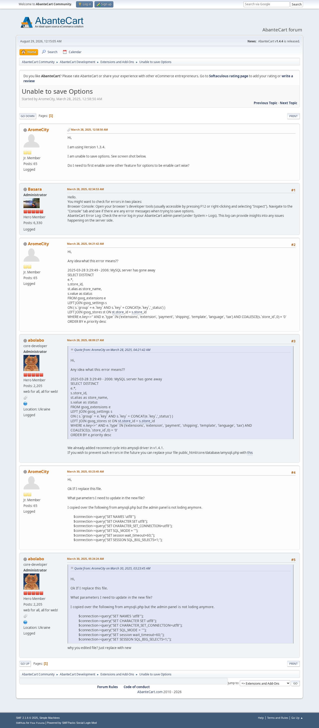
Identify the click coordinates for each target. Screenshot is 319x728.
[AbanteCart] (25, 403)
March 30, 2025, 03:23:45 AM (85, 471)
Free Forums (37, 723)
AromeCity (38, 129)
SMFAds (20, 723)
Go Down (28, 116)
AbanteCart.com (149, 692)
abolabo (36, 340)
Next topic (288, 103)
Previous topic (265, 103)
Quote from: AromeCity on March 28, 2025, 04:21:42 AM (112, 350)
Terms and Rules (277, 718)
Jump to (233, 683)
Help (261, 718)
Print (293, 116)
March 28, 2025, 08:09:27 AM (85, 340)
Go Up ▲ (297, 718)
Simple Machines (49, 717)
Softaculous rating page (228, 76)
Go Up (25, 663)
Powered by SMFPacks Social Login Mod (72, 722)
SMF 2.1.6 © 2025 (27, 717)
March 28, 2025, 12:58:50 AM (89, 129)
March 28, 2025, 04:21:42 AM (85, 243)
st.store (118, 312)
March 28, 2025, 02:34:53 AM (85, 189)
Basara (35, 189)
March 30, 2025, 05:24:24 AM (85, 559)
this (250, 452)
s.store (137, 312)
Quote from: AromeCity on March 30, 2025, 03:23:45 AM (112, 568)
